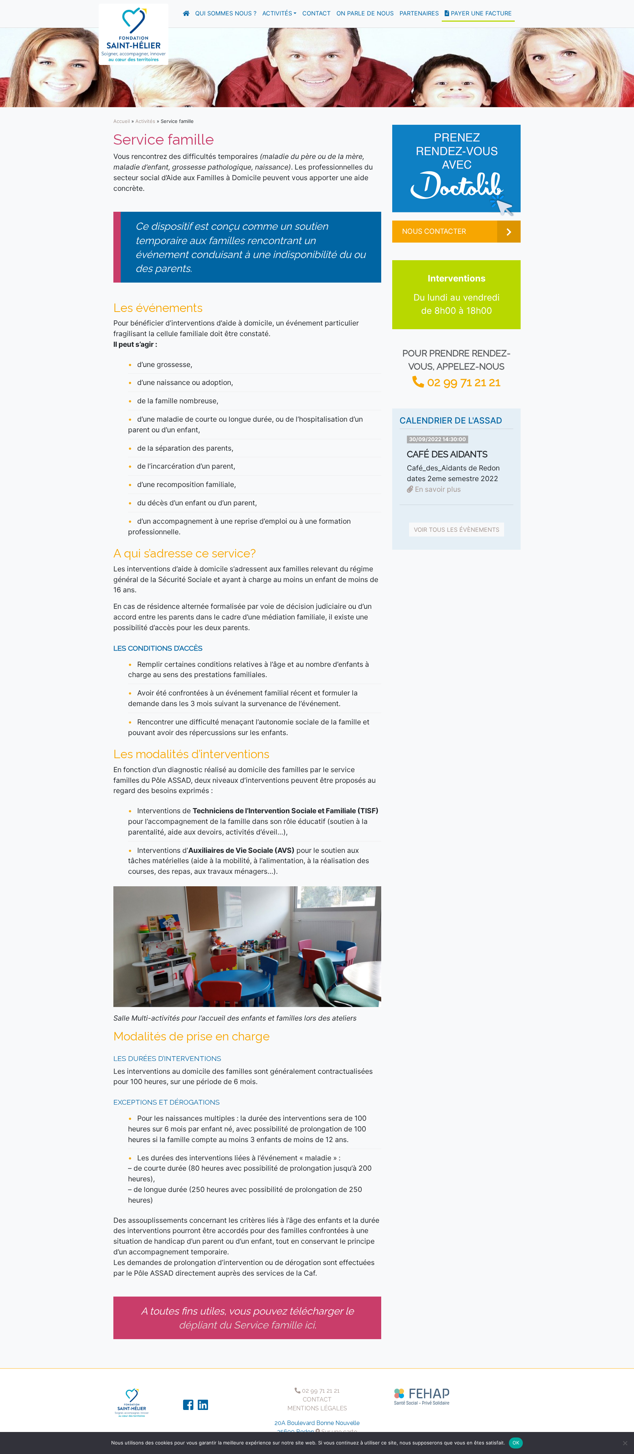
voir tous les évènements (456, 529)
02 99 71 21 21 (462, 382)
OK (516, 1443)
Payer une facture (480, 13)
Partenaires (419, 13)
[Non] (624, 1443)
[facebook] (188, 1407)
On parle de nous (365, 13)
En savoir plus (437, 489)
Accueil (121, 121)
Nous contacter (434, 231)
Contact (316, 13)
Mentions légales (317, 1408)
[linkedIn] (203, 1407)
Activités (277, 13)
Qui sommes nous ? (225, 13)
